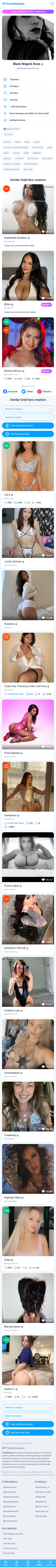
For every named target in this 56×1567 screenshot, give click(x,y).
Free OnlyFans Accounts (22, 425)
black (6, 153)
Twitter (30, 391)
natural (16, 153)
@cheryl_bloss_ (42, 1506)
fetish (17, 142)
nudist (37, 142)
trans (27, 142)
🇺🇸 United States (12, 129)
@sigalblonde (41, 1502)
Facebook (12, 391)
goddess (37, 153)
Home (6, 1565)
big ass (7, 142)
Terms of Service (10, 1548)
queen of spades (12, 164)
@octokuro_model (43, 1492)
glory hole (47, 158)
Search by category (14, 409)
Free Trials (7, 1539)
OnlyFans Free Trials (20, 434)
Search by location (13, 417)
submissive (37, 147)
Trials (28, 1565)
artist (26, 153)
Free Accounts (9, 1543)
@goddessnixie (9, 1492)
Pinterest (46, 391)
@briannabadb (9, 1516)
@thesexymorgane (11, 1497)
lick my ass (32, 158)
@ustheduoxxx (9, 1506)
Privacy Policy (9, 1553)
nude (49, 147)
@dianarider (41, 1497)
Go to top (50, 1565)
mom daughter (31, 164)
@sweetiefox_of (42, 1487)
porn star (28, 169)
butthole (19, 158)
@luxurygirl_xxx (42, 1511)
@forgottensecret (10, 1511)
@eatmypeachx (9, 1487)
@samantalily (41, 1516)
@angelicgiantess (10, 1502)
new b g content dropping (16, 147)
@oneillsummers (10, 1521)
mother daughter (12, 169)
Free (16, 1565)
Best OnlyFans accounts (13, 1534)
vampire (7, 158)
